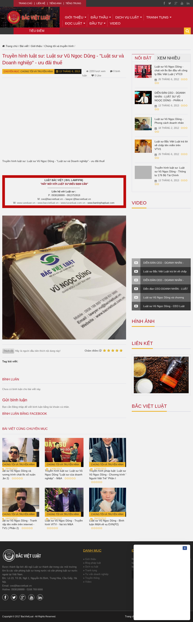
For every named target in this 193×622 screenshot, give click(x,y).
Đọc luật (73, 23)
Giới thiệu (74, 17)
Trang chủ (25, 3)
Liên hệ (40, 3)
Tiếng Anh (55, 3)
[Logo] (29, 17)
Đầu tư (96, 23)
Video (115, 23)
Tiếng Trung (73, 3)
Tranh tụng (157, 17)
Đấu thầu (99, 17)
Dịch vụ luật (127, 17)
